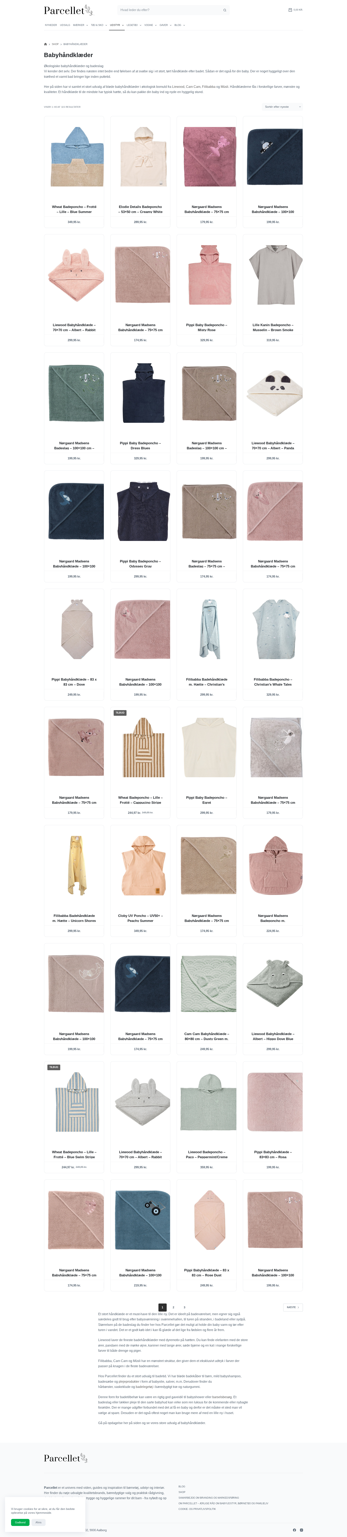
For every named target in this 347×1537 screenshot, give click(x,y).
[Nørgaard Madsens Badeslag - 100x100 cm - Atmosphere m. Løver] (210, 393)
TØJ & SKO (97, 25)
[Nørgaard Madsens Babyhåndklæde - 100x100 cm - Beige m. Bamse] (77, 984)
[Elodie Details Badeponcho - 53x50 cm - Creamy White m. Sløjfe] (143, 157)
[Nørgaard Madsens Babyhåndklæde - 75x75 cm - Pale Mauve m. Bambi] (77, 747)
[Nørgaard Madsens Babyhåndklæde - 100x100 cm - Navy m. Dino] (77, 511)
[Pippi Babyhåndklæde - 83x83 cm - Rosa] (276, 1102)
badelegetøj (145, 1387)
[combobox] (168, 10)
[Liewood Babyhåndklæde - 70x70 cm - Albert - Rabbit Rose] (77, 275)
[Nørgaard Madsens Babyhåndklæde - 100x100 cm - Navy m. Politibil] (276, 157)
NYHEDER (51, 25)
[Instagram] (301, 1530)
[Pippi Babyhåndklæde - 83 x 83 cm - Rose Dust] (210, 1220)
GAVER (164, 25)
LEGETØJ (132, 25)
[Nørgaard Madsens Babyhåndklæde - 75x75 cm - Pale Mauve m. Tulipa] (276, 511)
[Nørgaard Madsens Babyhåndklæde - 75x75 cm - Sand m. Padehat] (210, 865)
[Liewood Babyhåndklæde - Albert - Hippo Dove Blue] (276, 984)
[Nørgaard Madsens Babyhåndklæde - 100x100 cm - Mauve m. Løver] (276, 1220)
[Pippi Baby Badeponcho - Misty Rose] (210, 275)
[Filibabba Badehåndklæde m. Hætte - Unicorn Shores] (77, 865)
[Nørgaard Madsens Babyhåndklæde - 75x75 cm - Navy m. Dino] (143, 984)
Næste (291, 1307)
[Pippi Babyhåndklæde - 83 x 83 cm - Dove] (77, 629)
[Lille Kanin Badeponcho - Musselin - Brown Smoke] (276, 275)
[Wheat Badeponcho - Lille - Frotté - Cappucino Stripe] (143, 747)
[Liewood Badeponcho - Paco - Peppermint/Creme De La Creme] (210, 1102)
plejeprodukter (129, 1381)
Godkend (20, 1522)
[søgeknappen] (225, 10)
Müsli (224, 86)
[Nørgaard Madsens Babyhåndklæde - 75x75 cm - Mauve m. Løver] (143, 275)
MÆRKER (78, 25)
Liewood (178, 86)
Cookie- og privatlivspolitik (197, 1509)
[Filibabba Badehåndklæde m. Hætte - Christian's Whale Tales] (210, 629)
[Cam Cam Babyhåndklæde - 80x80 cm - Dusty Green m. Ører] (210, 984)
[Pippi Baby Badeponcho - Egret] (210, 747)
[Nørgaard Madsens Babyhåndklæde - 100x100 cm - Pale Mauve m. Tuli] (143, 629)
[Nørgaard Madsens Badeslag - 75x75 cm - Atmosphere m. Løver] (210, 511)
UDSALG (65, 25)
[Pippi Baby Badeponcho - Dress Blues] (143, 393)
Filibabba (209, 86)
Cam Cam (193, 86)
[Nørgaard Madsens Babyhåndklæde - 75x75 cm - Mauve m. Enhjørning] (77, 1220)
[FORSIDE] (45, 44)
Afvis (39, 1522)
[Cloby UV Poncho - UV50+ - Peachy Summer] (143, 865)
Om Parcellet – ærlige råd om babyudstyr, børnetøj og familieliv (223, 1503)
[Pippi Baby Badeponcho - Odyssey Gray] (143, 511)
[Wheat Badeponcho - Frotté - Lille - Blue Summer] (77, 157)
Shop (182, 1492)
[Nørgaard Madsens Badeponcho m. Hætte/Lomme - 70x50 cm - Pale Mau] (276, 865)
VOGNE (148, 25)
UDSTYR (115, 25)
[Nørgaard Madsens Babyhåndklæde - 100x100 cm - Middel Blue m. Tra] (143, 1220)
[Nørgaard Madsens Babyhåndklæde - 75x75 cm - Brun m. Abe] (276, 747)
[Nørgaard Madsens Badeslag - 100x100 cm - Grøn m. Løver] (77, 393)
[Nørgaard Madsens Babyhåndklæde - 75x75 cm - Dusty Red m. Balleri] (210, 157)
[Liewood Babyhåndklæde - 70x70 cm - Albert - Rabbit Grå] (143, 1102)
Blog (178, 25)
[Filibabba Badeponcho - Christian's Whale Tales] (276, 629)
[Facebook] (294, 1530)
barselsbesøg (222, 1397)
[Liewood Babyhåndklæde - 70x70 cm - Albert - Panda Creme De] (276, 393)
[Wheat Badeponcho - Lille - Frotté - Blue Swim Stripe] (77, 1102)
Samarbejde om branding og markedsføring (209, 1497)
